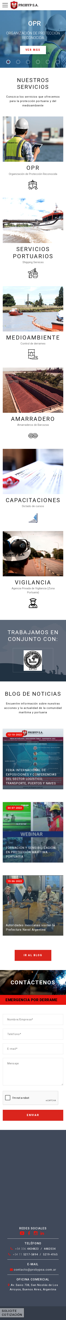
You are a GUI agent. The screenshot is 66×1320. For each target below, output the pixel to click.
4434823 (27, 1248)
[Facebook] (29, 1233)
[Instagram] (35, 1233)
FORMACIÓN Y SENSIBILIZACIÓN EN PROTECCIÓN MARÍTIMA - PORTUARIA (31, 852)
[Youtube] (22, 1233)
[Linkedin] (42, 1233)
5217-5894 (25, 1254)
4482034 (50, 1248)
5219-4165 (50, 1254)
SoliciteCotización (12, 1312)
